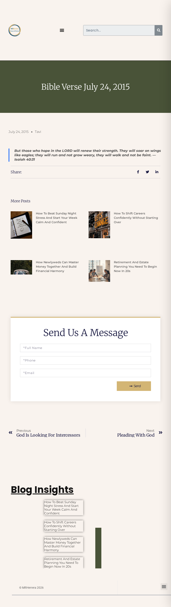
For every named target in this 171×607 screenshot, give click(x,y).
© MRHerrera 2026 (31, 587)
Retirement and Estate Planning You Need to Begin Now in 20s (135, 266)
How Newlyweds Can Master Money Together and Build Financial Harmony (57, 266)
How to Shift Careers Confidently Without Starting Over (136, 218)
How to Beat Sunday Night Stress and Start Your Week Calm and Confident (56, 218)
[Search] (158, 30)
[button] (62, 30)
